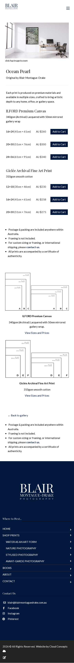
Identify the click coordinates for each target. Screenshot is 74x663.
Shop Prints (11, 535)
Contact (9, 581)
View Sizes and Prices (37, 332)
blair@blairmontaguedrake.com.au (27, 602)
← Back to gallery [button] (18, 415)
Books (7, 567)
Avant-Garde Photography (25, 561)
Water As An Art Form (21, 541)
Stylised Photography (22, 554)
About (7, 574)
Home (6, 528)
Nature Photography (21, 548)
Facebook (13, 608)
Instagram (13, 613)
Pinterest (13, 618)
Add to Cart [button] (59, 131)
